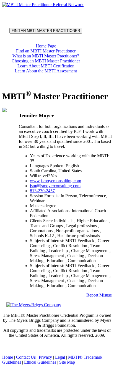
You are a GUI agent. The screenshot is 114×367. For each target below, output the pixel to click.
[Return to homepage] (43, 4)
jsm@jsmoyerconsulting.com (55, 185)
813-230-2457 (42, 190)
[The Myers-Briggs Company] (34, 304)
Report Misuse (99, 295)
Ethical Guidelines (40, 362)
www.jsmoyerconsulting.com (55, 180)
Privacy (45, 357)
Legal (60, 357)
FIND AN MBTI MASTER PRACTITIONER (46, 31)
